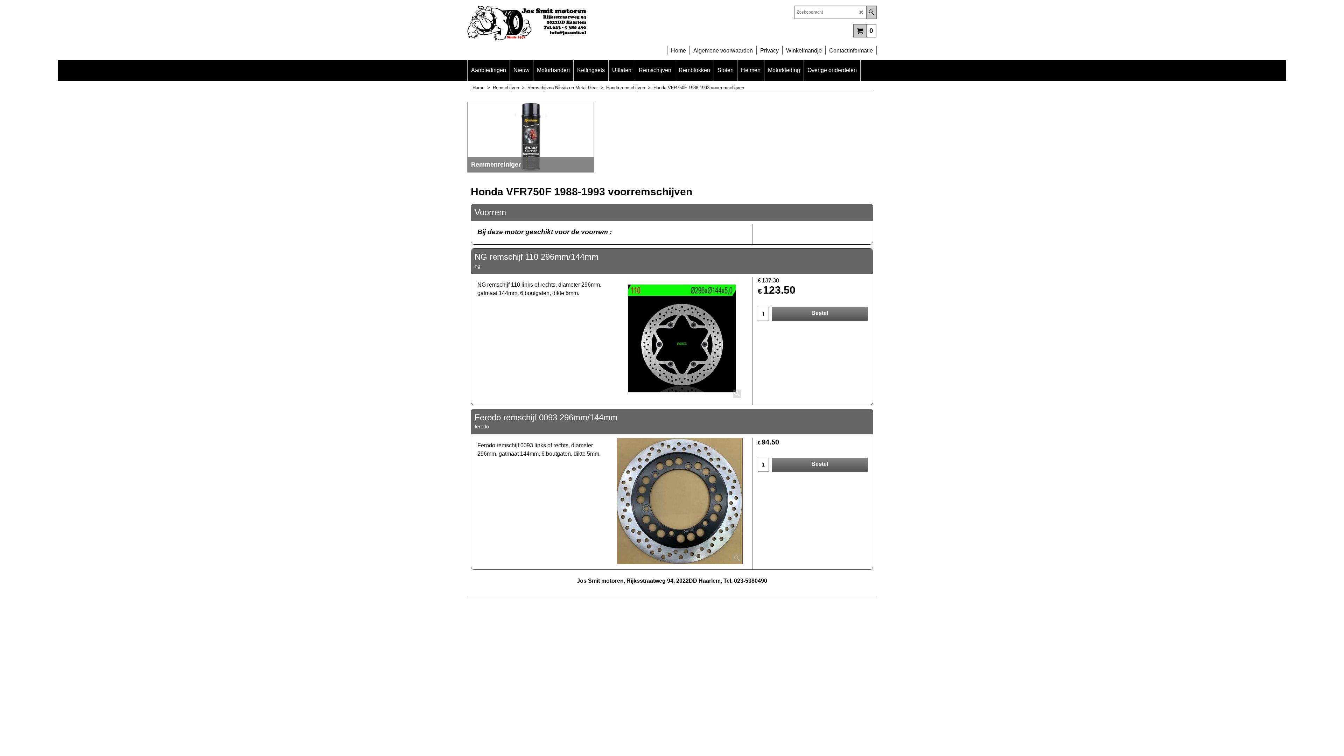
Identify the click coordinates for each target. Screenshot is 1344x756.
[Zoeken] (871, 12)
